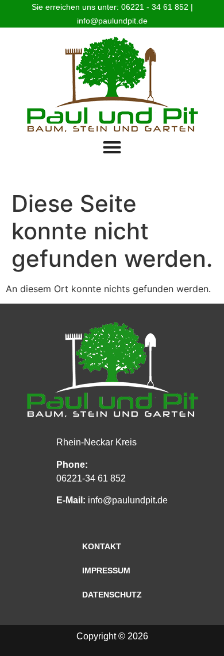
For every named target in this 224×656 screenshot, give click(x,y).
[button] (112, 146)
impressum (106, 570)
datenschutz (112, 594)
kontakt (101, 546)
